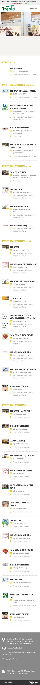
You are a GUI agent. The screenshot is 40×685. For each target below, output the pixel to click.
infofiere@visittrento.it (15, 648)
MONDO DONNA (16, 68)
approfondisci (17, 4)
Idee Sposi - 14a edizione (20, 411)
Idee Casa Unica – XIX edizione (23, 369)
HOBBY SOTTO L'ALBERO (19, 614)
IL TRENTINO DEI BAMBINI (20, 127)
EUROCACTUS (15, 520)
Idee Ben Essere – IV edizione (22, 281)
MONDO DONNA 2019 (18, 225)
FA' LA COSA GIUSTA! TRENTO (21, 335)
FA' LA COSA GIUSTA (18, 172)
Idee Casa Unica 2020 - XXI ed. (23, 91)
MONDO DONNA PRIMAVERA (21, 470)
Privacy (4, 682)
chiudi (27, 4)
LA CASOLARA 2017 (17, 441)
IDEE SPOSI (14, 247)
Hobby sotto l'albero (19, 386)
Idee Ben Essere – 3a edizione (23, 455)
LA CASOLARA (15, 298)
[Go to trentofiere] (8, 8)
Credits (10, 682)
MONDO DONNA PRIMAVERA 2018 (23, 264)
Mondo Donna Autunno (20, 352)
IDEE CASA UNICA (17, 579)
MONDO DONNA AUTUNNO (20, 535)
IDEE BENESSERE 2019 (19, 206)
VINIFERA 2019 (16, 189)
